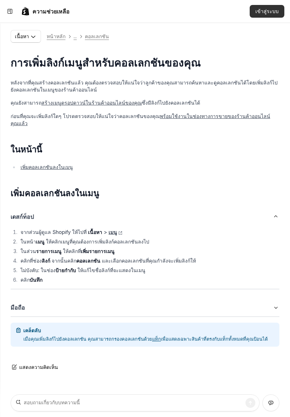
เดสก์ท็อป (22, 216)
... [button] (75, 36)
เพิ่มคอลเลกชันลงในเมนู (47, 167)
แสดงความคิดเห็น (38, 367)
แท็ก (156, 339)
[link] (45, 11)
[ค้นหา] (250, 403)
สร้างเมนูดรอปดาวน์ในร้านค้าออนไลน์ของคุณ (91, 103)
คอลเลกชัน (97, 36)
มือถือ (18, 307)
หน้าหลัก (56, 36)
